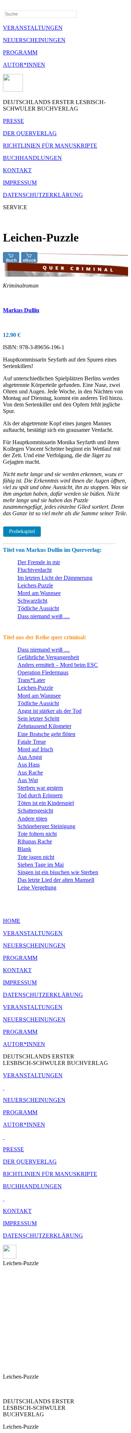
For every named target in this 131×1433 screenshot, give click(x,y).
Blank (24, 849)
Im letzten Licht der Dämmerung (54, 578)
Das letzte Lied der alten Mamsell (55, 880)
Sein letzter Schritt (38, 718)
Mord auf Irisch (35, 749)
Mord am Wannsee (39, 593)
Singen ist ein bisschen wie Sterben (57, 872)
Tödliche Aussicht (38, 608)
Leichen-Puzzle (35, 585)
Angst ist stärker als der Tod (49, 711)
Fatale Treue (31, 742)
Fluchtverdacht (34, 570)
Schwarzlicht (32, 601)
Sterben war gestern (40, 788)
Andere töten (32, 818)
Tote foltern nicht (37, 834)
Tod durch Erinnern (40, 795)
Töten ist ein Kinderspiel (45, 803)
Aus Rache (30, 772)
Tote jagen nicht (35, 857)
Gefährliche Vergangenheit (48, 657)
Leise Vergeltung (36, 887)
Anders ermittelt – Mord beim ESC (57, 665)
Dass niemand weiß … (43, 616)
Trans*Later (31, 680)
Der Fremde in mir (38, 562)
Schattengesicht (35, 811)
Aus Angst (29, 757)
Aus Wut (27, 780)
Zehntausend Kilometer (44, 726)
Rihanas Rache (34, 841)
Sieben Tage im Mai (40, 865)
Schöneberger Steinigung (46, 826)
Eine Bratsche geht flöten (46, 734)
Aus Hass (28, 764)
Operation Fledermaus (42, 672)
